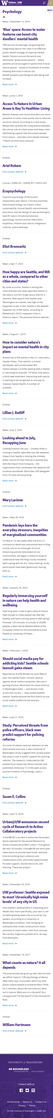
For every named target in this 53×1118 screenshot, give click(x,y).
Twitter (28, 1090)
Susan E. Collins (14, 796)
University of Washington (26, 1062)
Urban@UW (11, 3)
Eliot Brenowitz (14, 246)
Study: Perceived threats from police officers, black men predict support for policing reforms (25, 732)
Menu (49, 10)
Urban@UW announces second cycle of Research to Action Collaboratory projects (26, 826)
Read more (8, 84)
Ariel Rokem (12, 165)
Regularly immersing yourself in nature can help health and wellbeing (25, 600)
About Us (27, 1101)
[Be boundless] (26, 1070)
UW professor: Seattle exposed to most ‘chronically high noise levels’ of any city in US (26, 897)
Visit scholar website (13, 171)
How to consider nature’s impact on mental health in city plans (26, 347)
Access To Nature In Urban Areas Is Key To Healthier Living (26, 106)
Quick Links (50, 3)
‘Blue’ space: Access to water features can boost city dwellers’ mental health (24, 34)
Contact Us (41, 1101)
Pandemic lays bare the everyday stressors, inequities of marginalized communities (25, 530)
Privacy (22, 1105)
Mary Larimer (13, 500)
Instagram (34, 1090)
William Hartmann (16, 1024)
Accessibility (13, 1101)
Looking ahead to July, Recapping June (19, 440)
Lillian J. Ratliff (13, 412)
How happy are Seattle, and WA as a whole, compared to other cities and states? (26, 276)
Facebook (22, 1090)
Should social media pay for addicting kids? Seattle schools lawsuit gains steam (25, 663)
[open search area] (44, 3)
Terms (32, 1105)
